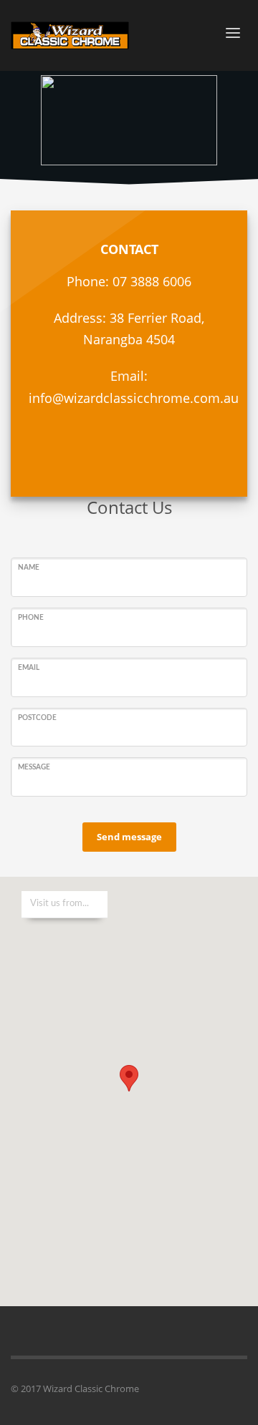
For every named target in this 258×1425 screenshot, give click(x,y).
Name (28, 567)
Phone (31, 617)
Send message (129, 836)
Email (28, 667)
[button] (129, 1078)
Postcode (37, 717)
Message (34, 767)
